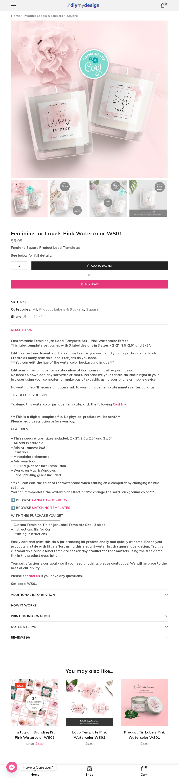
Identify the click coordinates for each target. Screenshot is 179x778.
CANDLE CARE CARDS (49, 500)
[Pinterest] (35, 316)
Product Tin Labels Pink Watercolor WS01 (144, 735)
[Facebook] (30, 316)
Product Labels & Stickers (43, 16)
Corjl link (119, 404)
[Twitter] (25, 316)
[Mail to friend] (40, 316)
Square (72, 16)
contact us (31, 576)
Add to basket (102, 265)
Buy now (91, 284)
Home (15, 16)
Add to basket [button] (37, 719)
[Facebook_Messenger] (11, 767)
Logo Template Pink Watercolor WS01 (89, 735)
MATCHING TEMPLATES (51, 508)
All (35, 309)
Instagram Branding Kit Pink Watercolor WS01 (35, 735)
